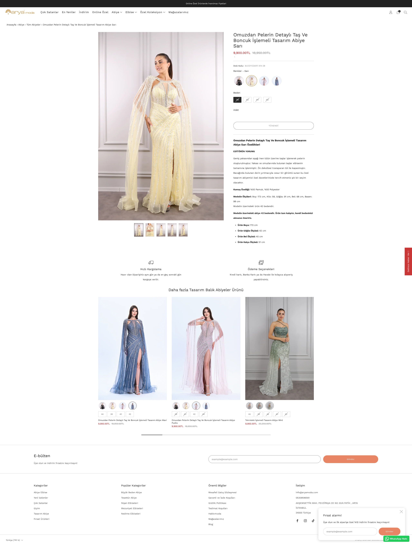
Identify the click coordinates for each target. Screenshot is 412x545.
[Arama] (405, 12)
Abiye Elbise (40, 492)
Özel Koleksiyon (151, 12)
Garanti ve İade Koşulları (221, 497)
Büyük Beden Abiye (131, 492)
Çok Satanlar (50, 12)
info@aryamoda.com (307, 492)
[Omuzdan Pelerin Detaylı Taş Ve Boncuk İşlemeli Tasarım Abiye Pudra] (206, 348)
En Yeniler (69, 12)
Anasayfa (11, 24)
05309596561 (302, 497)
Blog (210, 524)
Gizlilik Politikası (217, 503)
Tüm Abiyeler (34, 24)
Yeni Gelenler (41, 497)
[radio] (239, 80)
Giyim (37, 508)
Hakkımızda (214, 513)
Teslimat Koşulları (218, 508)
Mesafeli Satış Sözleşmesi (222, 492)
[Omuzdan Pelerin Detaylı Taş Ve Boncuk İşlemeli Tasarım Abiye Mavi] (132, 348)
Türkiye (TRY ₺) (13, 540)
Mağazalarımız (179, 12)
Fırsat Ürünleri (41, 519)
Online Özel (100, 12)
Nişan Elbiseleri (129, 503)
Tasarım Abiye (41, 513)
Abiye (115, 12)
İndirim (84, 12)
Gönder (351, 459)
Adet (236, 109)
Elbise (130, 12)
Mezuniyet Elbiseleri (132, 508)
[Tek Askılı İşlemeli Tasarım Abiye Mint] (279, 348)
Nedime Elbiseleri (130, 513)
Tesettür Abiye (129, 497)
